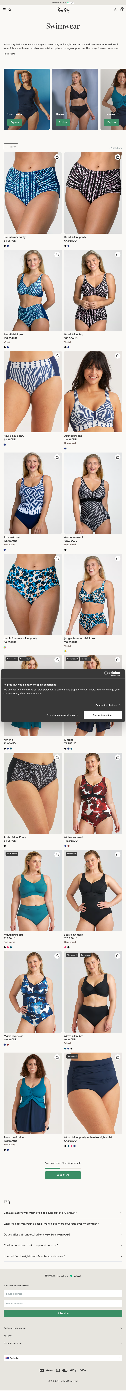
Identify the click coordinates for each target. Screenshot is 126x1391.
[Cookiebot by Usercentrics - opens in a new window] (109, 673)
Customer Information (15, 1328)
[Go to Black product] (5, 246)
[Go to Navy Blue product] (8, 246)
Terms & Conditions (13, 1343)
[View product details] (33, 240)
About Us (8, 1335)
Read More (9, 53)
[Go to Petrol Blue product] (11, 749)
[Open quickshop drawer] (57, 157)
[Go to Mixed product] (5, 647)
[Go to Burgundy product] (68, 846)
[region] (63, 99)
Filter (13, 146)
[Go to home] (64, 10)
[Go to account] (115, 10)
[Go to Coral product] (8, 947)
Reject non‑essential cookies (62, 715)
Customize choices (106, 705)
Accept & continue (103, 715)
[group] (27, 99)
